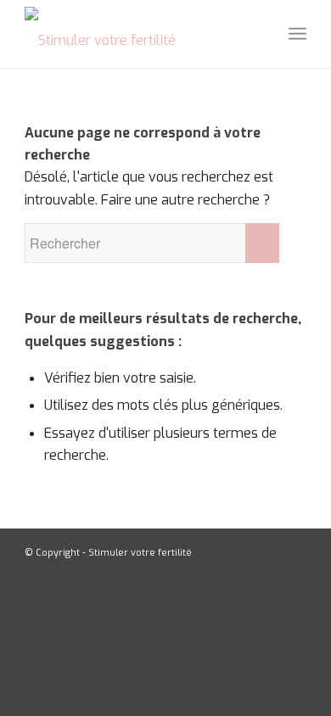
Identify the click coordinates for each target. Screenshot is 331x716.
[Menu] (297, 34)
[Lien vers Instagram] (293, 550)
